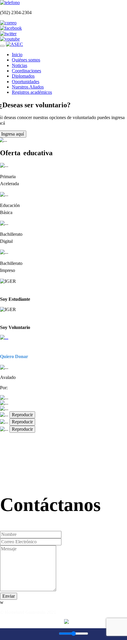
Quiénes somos (26, 59)
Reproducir (22, 414)
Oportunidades (25, 81)
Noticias (19, 65)
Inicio (17, 54)
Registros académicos (32, 92)
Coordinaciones (26, 70)
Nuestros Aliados (28, 86)
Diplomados (23, 75)
